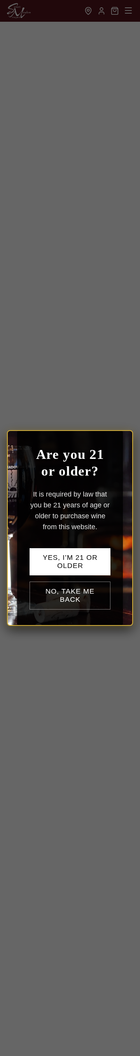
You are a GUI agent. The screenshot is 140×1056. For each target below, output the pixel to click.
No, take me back (70, 595)
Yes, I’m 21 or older (70, 562)
